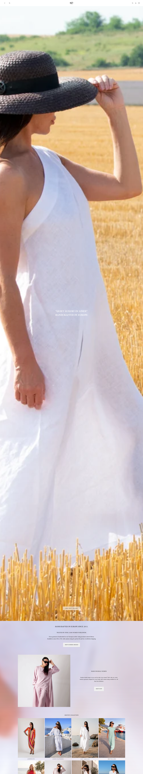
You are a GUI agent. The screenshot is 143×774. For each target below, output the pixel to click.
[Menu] (4, 3)
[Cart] (139, 3)
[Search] (9, 3)
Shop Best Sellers (71, 608)
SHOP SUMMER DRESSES (71, 645)
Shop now (99, 689)
